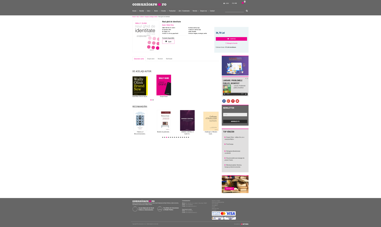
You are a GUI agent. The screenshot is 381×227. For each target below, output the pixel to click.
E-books (163, 11)
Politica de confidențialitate (218, 202)
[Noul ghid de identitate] (145, 36)
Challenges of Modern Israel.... (211, 133)
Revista (195, 11)
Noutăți (141, 11)
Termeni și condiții (216, 200)
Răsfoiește (169, 59)
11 (182, 137)
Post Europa (229, 144)
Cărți (148, 11)
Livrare (213, 207)
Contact (212, 11)
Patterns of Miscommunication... (140, 133)
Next (248, 79)
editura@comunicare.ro (191, 206)
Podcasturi (172, 11)
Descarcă (229, 188)
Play (224, 94)
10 (180, 137)
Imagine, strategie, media (151, 16)
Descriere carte (139, 59)
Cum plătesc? (215, 205)
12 (184, 137)
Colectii (142, 16)
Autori (156, 11)
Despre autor (150, 59)
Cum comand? (215, 203)
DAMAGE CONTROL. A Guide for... (187, 133)
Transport (214, 210)
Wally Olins (170, 25)
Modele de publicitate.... (163, 132)
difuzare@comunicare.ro (191, 212)
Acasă (134, 11)
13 (186, 137)
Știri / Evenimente (184, 11)
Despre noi (203, 11)
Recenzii (160, 59)
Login (227, 3)
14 (188, 137)
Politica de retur (215, 208)
